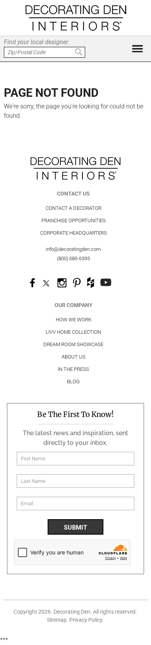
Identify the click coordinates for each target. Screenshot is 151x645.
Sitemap (57, 620)
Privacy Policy (85, 620)
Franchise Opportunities (73, 220)
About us (74, 357)
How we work (73, 319)
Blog (73, 381)
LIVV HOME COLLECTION (73, 332)
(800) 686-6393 (73, 258)
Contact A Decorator (73, 208)
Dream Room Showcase (73, 344)
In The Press (73, 369)
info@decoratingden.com (73, 249)
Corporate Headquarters (73, 233)
